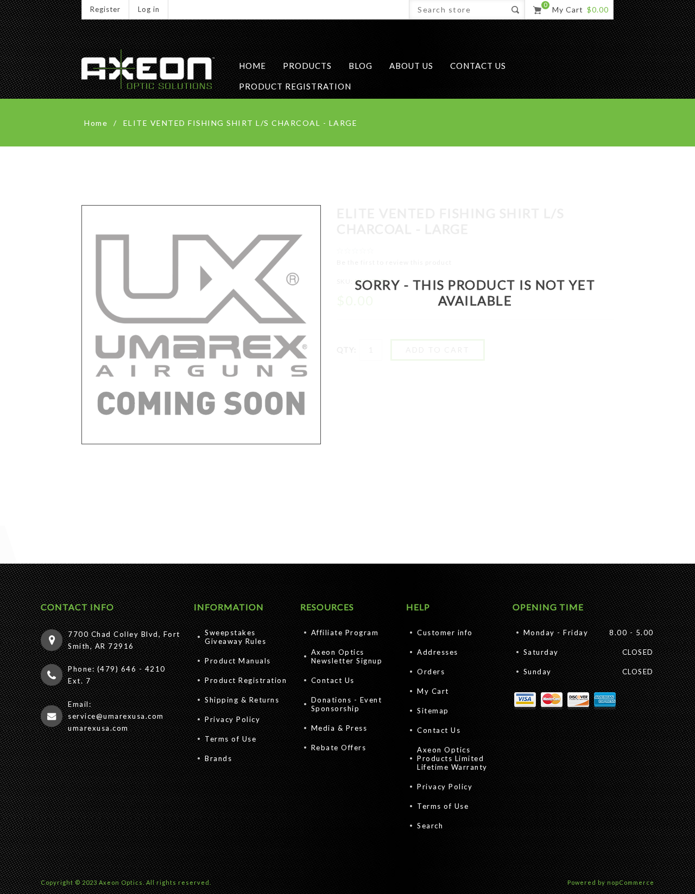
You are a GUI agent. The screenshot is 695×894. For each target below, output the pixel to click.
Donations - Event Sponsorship (346, 704)
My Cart (433, 691)
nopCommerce (630, 882)
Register (105, 9)
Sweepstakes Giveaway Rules (235, 637)
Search (430, 825)
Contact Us (333, 680)
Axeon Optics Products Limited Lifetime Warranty (452, 758)
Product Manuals (238, 660)
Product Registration (246, 680)
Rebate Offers (339, 747)
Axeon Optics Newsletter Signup (347, 656)
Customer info (445, 632)
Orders (431, 671)
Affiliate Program (345, 632)
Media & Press (339, 728)
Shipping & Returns (242, 699)
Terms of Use (230, 739)
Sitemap (433, 710)
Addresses (437, 652)
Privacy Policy (232, 719)
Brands (218, 758)
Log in (149, 9)
